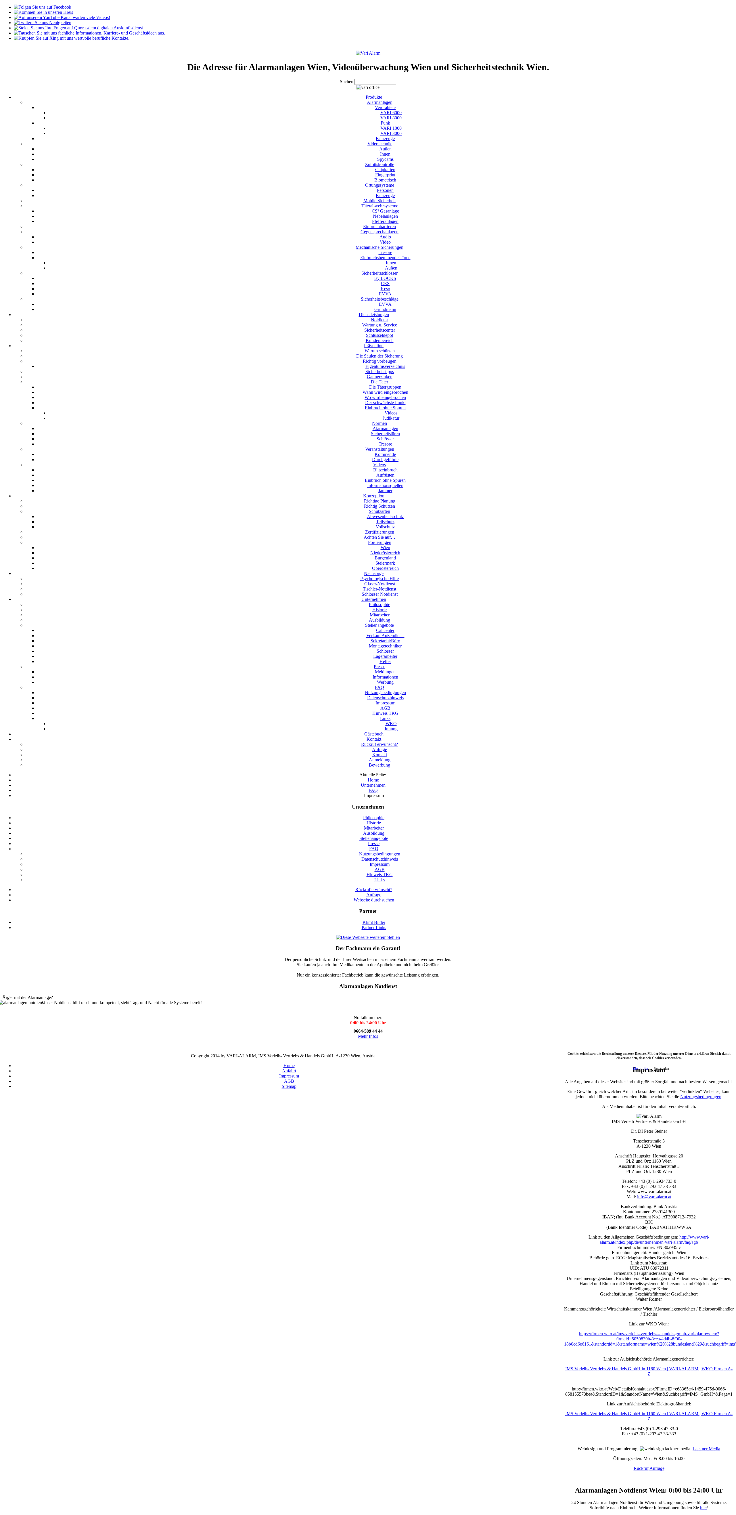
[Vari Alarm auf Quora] (78, 27)
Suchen (347, 81)
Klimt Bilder (374, 922)
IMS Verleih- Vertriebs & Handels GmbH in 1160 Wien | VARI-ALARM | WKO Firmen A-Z (649, 1371)
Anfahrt (289, 1070)
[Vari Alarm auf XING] (71, 38)
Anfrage (373, 894)
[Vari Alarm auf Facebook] (42, 7)
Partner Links (374, 927)
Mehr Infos (368, 1036)
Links (379, 879)
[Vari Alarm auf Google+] (43, 12)
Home (289, 1065)
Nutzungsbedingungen (379, 853)
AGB (380, 869)
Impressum (380, 864)
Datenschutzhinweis (379, 859)
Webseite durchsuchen (374, 899)
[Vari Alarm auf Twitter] (42, 22)
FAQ (373, 848)
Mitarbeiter (374, 828)
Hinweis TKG (380, 874)
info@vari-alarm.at (654, 1196)
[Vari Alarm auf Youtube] (62, 17)
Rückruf (641, 1468)
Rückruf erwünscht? (373, 889)
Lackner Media (706, 1448)
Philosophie (373, 817)
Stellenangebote (373, 838)
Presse (373, 843)
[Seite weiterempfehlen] (368, 937)
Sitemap (289, 1086)
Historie (374, 822)
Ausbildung (373, 833)
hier (703, 1507)
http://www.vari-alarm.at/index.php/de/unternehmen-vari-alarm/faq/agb (654, 1240)
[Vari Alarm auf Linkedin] (89, 32)
